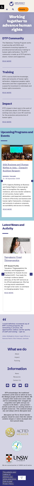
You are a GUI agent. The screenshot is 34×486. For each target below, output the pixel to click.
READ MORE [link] (6, 61)
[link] (2, 7)
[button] (7, 9)
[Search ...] (13, 9)
